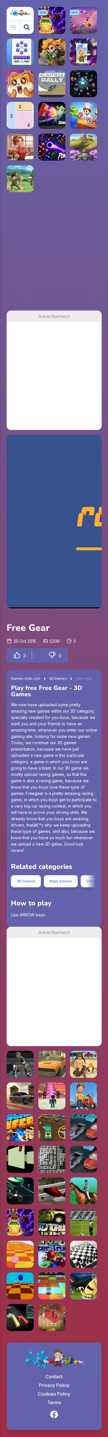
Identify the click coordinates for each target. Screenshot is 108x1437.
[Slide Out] (51, 115)
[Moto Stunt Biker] (20, 1064)
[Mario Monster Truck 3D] (51, 1254)
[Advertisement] (54, 254)
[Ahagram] (20, 52)
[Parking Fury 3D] (51, 1064)
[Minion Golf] (83, 1285)
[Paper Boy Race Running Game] (83, 1095)
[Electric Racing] (83, 1127)
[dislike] (52, 655)
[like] (17, 655)
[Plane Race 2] (51, 1190)
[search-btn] (27, 27)
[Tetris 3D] (20, 1317)
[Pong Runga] (51, 147)
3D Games (58, 678)
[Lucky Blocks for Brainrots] (20, 1222)
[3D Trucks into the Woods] (51, 1222)
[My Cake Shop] (83, 115)
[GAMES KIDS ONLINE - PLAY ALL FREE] (20, 13)
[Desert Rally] (51, 83)
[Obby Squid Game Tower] (51, 1095)
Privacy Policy (54, 1385)
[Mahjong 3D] (51, 1159)
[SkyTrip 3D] (20, 1254)
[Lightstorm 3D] (20, 1190)
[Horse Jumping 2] (83, 1190)
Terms (54, 1402)
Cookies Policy (54, 1394)
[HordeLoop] (83, 83)
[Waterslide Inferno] (20, 1127)
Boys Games (61, 881)
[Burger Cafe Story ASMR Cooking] (20, 147)
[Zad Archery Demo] (20, 178)
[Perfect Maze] (20, 1159)
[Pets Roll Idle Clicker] (20, 83)
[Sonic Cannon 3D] (20, 1285)
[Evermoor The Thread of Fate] (51, 1317)
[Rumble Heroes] (83, 52)
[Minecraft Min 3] (51, 1285)
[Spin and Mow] (83, 147)
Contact (54, 1376)
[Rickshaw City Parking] (51, 1127)
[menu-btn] (13, 27)
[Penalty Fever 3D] (83, 1222)
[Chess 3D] (83, 1254)
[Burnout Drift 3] (20, 1095)
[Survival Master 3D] (83, 1064)
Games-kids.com (25, 678)
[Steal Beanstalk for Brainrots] (51, 52)
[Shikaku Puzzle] (20, 115)
